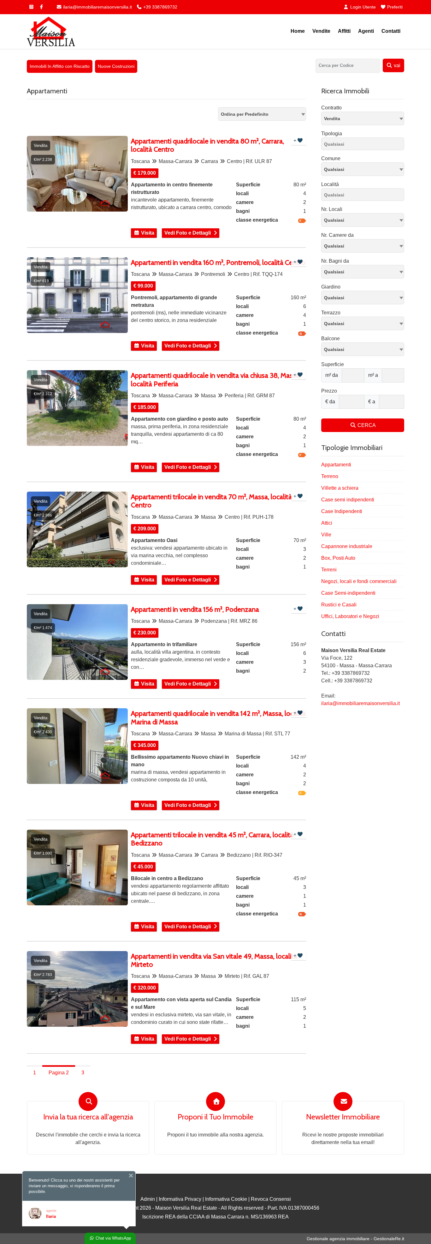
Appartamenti (336, 464)
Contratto (331, 107)
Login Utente (362, 6)
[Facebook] (41, 6)
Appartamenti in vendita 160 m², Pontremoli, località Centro (218, 263)
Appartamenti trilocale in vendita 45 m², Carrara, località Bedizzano (212, 839)
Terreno (329, 476)
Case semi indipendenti (347, 499)
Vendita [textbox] (332, 118)
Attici (326, 523)
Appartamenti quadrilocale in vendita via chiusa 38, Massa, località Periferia (216, 379)
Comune (330, 158)
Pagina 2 (59, 1072)
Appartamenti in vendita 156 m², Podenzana (195, 609)
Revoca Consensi (271, 1199)
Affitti (344, 31)
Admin (147, 1199)
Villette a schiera (339, 488)
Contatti (390, 31)
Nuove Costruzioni (116, 66)
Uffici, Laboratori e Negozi (350, 616)
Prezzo (329, 391)
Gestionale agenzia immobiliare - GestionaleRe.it (355, 1238)
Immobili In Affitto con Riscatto (60, 66)
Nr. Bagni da (335, 261)
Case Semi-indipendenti (348, 593)
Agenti (366, 31)
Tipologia (331, 133)
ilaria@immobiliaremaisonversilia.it (97, 6)
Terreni (329, 569)
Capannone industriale (346, 546)
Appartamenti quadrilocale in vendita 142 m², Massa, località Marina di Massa (218, 718)
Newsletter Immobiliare (343, 1117)
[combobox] (262, 114)
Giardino (330, 286)
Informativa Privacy (180, 1199)
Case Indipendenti (341, 511)
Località (330, 184)
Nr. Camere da (337, 235)
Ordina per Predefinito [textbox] (245, 114)
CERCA (366, 425)
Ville (326, 534)
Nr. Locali (331, 209)
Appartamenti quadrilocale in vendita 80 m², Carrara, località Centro (207, 145)
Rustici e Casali (339, 604)
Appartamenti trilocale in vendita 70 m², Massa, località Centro (211, 501)
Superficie (332, 364)
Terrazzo (330, 312)
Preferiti (394, 6)
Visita (147, 233)
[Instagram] (31, 6)
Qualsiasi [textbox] (334, 169)
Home (298, 31)
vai (396, 65)
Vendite (321, 31)
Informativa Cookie (226, 1199)
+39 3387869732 (159, 6)
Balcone (330, 338)
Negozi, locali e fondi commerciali (359, 581)
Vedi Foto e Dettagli (187, 233)
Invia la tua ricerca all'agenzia (88, 1117)
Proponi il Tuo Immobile (215, 1117)
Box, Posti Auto (338, 558)
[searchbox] (364, 145)
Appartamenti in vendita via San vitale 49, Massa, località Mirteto (214, 960)
